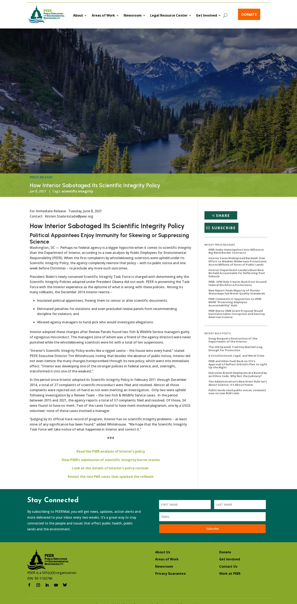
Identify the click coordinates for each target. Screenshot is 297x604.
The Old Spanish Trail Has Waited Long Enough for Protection (235, 348)
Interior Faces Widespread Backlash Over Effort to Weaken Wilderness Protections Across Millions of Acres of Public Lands (237, 261)
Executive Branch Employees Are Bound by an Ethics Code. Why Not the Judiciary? (238, 374)
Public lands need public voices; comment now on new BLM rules (237, 391)
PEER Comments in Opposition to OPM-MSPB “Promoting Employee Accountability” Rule (235, 302)
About (78, 16)
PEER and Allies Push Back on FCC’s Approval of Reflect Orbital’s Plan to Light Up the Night (238, 364)
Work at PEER (230, 573)
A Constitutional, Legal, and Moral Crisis (236, 355)
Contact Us (228, 566)
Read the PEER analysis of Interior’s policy (111, 451)
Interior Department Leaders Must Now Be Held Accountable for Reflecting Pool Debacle (237, 273)
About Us (162, 552)
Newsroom (133, 16)
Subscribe (224, 227)
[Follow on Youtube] (56, 585)
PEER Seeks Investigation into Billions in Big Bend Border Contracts (236, 251)
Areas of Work (103, 16)
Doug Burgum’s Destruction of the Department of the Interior (233, 340)
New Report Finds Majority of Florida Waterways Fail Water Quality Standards (237, 292)
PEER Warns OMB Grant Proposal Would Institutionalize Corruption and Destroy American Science (237, 314)
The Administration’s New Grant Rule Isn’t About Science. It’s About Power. (238, 383)
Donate (249, 14)
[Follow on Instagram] (38, 585)
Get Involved (206, 16)
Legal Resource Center (168, 16)
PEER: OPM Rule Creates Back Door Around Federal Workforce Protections (237, 283)
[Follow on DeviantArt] (64, 585)
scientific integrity (77, 191)
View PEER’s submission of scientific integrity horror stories (111, 460)
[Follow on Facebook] (29, 585)
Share (223, 215)
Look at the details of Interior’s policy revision (110, 468)
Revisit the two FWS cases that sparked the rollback (111, 476)
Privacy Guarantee (170, 573)
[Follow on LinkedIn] (47, 585)
